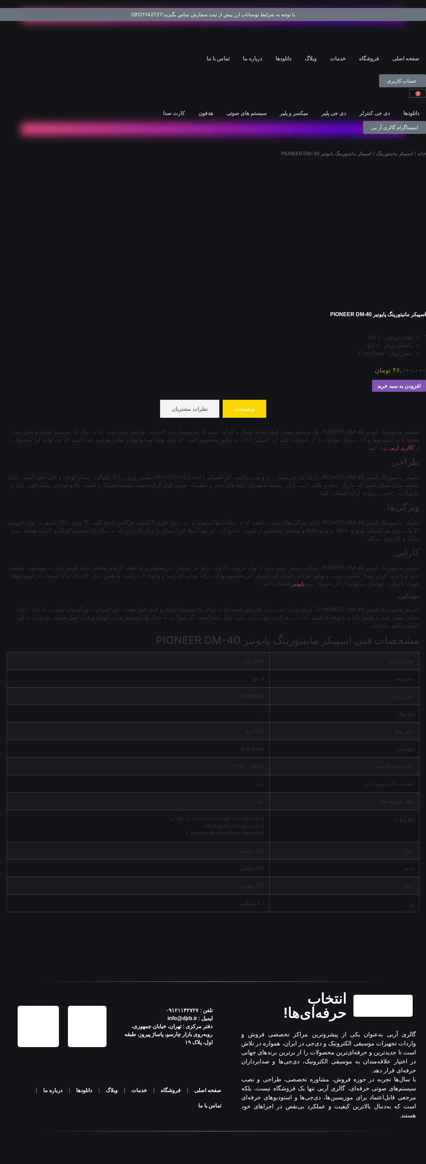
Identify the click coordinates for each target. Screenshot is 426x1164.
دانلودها (284, 58)
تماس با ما (218, 58)
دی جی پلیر (333, 113)
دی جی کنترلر (374, 113)
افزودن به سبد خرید (399, 385)
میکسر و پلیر (294, 113)
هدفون (205, 113)
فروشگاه (369, 58)
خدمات (338, 58)
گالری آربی (401, 447)
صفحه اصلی (405, 58)
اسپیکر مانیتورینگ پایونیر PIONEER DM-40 (378, 314)
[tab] (244, 409)
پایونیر (298, 583)
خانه (421, 154)
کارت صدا (174, 113)
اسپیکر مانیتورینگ (394, 154)
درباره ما (252, 58)
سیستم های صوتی (246, 113)
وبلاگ (311, 58)
